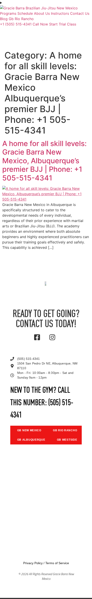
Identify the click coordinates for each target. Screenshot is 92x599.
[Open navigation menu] (46, 2)
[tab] (28, 430)
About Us (42, 13)
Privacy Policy (33, 563)
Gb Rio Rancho (21, 19)
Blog (4, 19)
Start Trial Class (62, 24)
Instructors (60, 13)
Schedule (25, 13)
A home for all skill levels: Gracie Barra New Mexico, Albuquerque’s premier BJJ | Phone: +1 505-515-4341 (44, 160)
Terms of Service (57, 563)
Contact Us (79, 13)
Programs (8, 13)
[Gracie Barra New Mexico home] (39, 8)
